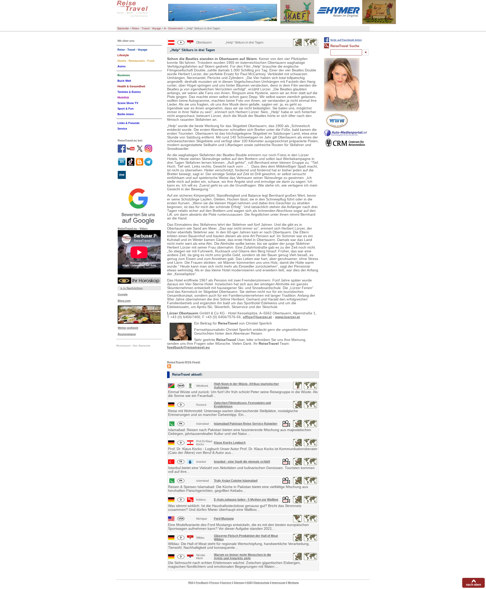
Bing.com (124, 300)
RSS (191, 582)
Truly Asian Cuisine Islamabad (235, 480)
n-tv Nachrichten (131, 288)
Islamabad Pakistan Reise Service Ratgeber (245, 423)
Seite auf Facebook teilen (346, 39)
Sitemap (239, 582)
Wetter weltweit (128, 327)
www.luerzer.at (287, 317)
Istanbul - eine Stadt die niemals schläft (242, 461)
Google (123, 294)
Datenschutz (261, 582)
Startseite (123, 28)
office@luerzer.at (257, 317)
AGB (249, 582)
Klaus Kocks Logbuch (230, 442)
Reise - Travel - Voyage (146, 28)
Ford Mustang (224, 518)
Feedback (202, 582)
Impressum (279, 582)
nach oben (473, 584)
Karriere (226, 582)
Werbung (293, 582)
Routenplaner (127, 334)
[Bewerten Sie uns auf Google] (139, 206)
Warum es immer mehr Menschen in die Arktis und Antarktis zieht (242, 556)
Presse (214, 582)
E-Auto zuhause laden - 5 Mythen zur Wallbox (246, 499)
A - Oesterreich (173, 28)
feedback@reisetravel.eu (188, 347)
